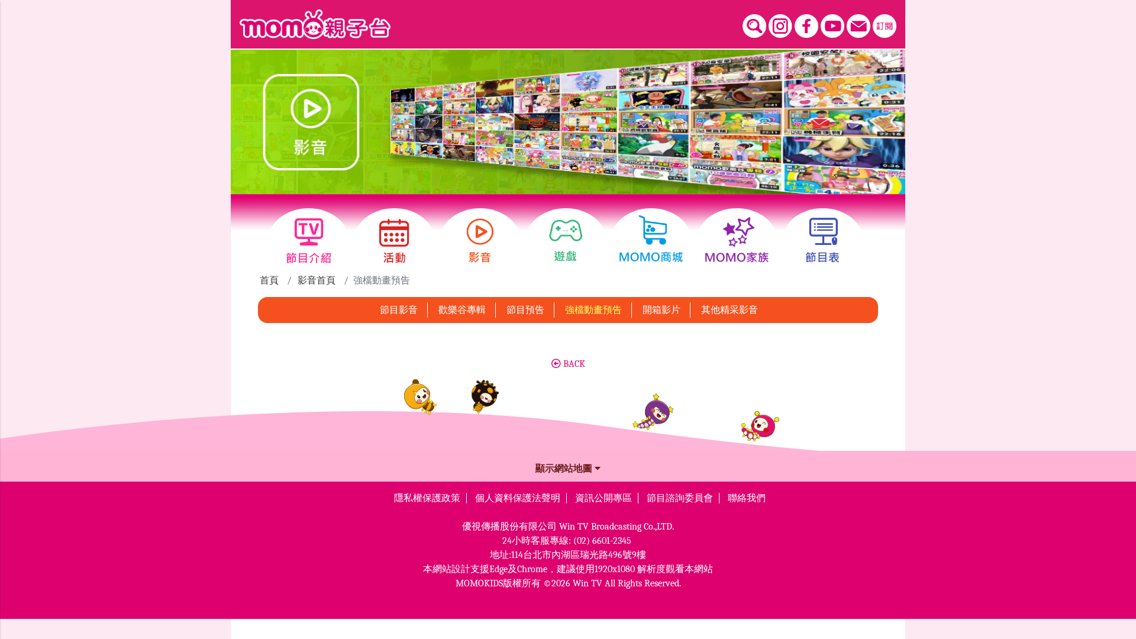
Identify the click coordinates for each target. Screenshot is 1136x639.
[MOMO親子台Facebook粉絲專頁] (806, 26)
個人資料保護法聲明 (517, 498)
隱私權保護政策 (427, 498)
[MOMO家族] (736, 240)
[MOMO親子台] (315, 24)
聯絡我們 (747, 498)
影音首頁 (316, 280)
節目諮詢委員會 (680, 498)
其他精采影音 (729, 310)
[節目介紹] (308, 240)
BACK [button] (573, 364)
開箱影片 (661, 310)
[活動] (394, 240)
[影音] (480, 240)
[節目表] (822, 240)
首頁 (269, 280)
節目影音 (399, 310)
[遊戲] (565, 240)
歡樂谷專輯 (462, 310)
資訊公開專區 (603, 498)
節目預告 (525, 310)
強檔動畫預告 (593, 310)
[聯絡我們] (858, 26)
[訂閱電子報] (884, 26)
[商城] (651, 240)
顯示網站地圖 (565, 468)
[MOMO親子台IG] (780, 26)
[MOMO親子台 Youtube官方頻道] (832, 26)
